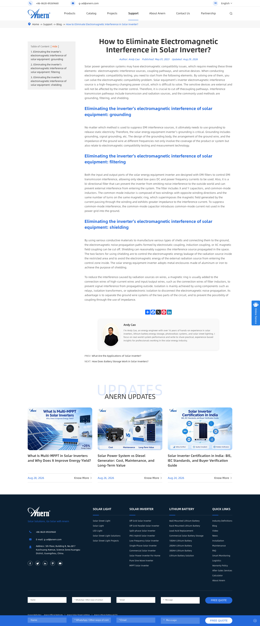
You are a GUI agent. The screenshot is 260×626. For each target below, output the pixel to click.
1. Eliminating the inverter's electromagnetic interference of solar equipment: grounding (49, 55)
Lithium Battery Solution (181, 555)
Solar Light (102, 508)
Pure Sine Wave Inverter (141, 560)
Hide (54, 46)
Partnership (208, 13)
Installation (218, 540)
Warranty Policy (220, 565)
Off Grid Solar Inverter (140, 520)
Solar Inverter (141, 508)
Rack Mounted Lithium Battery (184, 525)
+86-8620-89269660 (47, 3)
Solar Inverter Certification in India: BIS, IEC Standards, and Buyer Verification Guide (200, 460)
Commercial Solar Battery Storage (186, 535)
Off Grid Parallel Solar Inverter (144, 525)
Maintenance (219, 545)
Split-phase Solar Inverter (142, 530)
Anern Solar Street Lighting (78, 614)
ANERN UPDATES (130, 396)
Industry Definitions (222, 520)
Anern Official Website (53, 614)
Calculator (217, 575)
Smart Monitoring (221, 555)
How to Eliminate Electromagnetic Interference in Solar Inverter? (102, 24)
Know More (83, 478)
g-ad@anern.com (89, 3)
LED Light (97, 530)
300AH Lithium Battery (180, 550)
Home (35, 24)
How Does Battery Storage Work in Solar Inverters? (120, 361)
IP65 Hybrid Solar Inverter (142, 535)
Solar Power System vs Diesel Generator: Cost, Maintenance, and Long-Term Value (126, 460)
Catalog (91, 13)
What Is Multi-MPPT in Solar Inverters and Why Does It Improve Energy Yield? (59, 458)
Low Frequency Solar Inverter (144, 540)
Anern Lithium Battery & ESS (106, 614)
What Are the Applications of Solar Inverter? (116, 356)
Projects (112, 13)
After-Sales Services (222, 570)
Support (133, 13)
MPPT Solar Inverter (139, 565)
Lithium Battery (181, 508)
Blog (59, 24)
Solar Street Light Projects (106, 540)
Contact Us (183, 13)
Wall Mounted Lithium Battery (184, 520)
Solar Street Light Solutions (107, 535)
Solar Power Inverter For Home (144, 555)
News (215, 535)
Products (69, 13)
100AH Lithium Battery (180, 540)
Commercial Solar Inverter (142, 550)
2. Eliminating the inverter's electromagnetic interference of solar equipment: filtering (49, 68)
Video (215, 530)
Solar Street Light (101, 520)
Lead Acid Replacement (181, 530)
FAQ (214, 550)
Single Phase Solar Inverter (143, 545)
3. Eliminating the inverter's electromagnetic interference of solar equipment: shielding (49, 81)
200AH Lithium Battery (180, 545)
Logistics (216, 560)
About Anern (157, 13)
